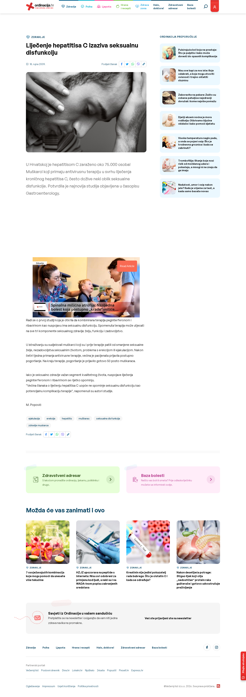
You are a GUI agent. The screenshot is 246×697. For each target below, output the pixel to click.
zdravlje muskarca (38, 425)
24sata (101, 670)
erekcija (51, 418)
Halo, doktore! (105, 647)
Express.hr (137, 670)
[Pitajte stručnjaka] (243, 666)
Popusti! (111, 670)
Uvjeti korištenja (66, 686)
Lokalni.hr (77, 670)
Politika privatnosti (88, 686)
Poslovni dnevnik (50, 670)
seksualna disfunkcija (108, 418)
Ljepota (106, 6)
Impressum (48, 686)
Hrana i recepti (81, 647)
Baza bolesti (159, 647)
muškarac (84, 418)
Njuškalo (89, 670)
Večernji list (32, 670)
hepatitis (67, 418)
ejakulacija (34, 418)
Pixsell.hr (124, 670)
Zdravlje (71, 6)
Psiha (89, 6)
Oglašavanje (33, 686)
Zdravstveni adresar (133, 647)
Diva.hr (66, 670)
